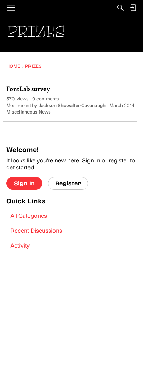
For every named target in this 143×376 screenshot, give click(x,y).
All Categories (28, 216)
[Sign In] (133, 7)
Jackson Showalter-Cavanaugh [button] (72, 105)
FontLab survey (28, 89)
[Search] (120, 7)
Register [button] (68, 183)
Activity (20, 246)
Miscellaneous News (28, 112)
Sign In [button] (24, 183)
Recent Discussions (36, 231)
